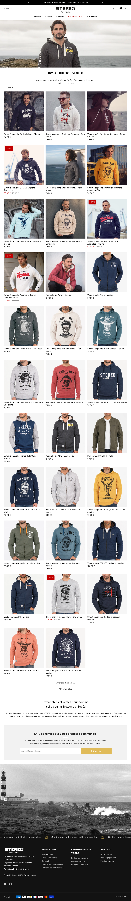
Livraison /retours (49, 858)
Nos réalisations (78, 861)
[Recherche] (114, 9)
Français (8, 9)
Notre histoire (106, 854)
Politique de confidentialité (53, 868)
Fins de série (75, 16)
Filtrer (11, 87)
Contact (45, 861)
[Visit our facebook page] (5, 883)
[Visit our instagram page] (10, 883)
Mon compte (47, 854)
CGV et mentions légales (52, 864)
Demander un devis (79, 865)
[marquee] (65, 837)
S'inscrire (96, 751)
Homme (37, 16)
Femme (48, 16)
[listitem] (65, 2)
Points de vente (107, 861)
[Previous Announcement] (28, 2)
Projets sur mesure (79, 858)
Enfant (60, 16)
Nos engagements (108, 858)
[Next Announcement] (102, 2)
